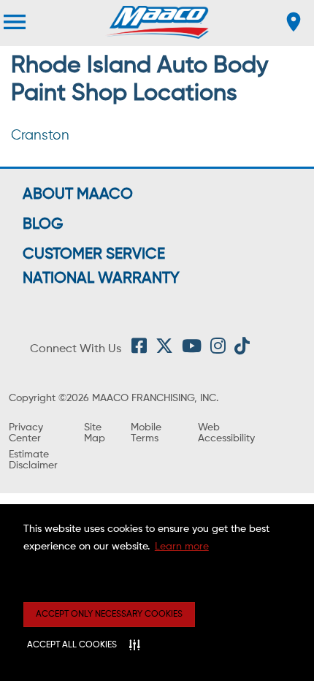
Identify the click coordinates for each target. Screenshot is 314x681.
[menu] (14, 22)
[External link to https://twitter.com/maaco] (164, 349)
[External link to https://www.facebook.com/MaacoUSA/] (139, 349)
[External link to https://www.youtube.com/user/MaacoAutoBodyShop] (191, 349)
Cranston (40, 135)
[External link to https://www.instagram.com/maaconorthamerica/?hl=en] (218, 349)
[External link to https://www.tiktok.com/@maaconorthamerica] (242, 349)
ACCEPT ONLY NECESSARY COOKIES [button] (109, 614)
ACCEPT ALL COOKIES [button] (72, 645)
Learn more (182, 546)
